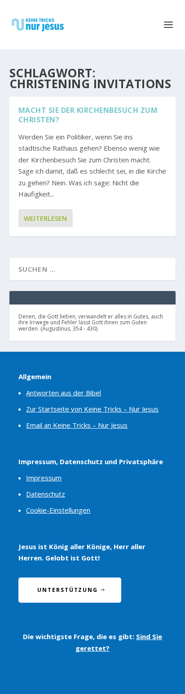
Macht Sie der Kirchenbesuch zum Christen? (88, 115)
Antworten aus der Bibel (63, 392)
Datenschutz (45, 493)
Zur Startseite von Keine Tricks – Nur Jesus (92, 408)
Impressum (44, 477)
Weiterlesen (45, 218)
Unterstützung (67, 590)
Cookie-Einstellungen (58, 510)
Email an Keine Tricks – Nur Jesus (77, 425)
